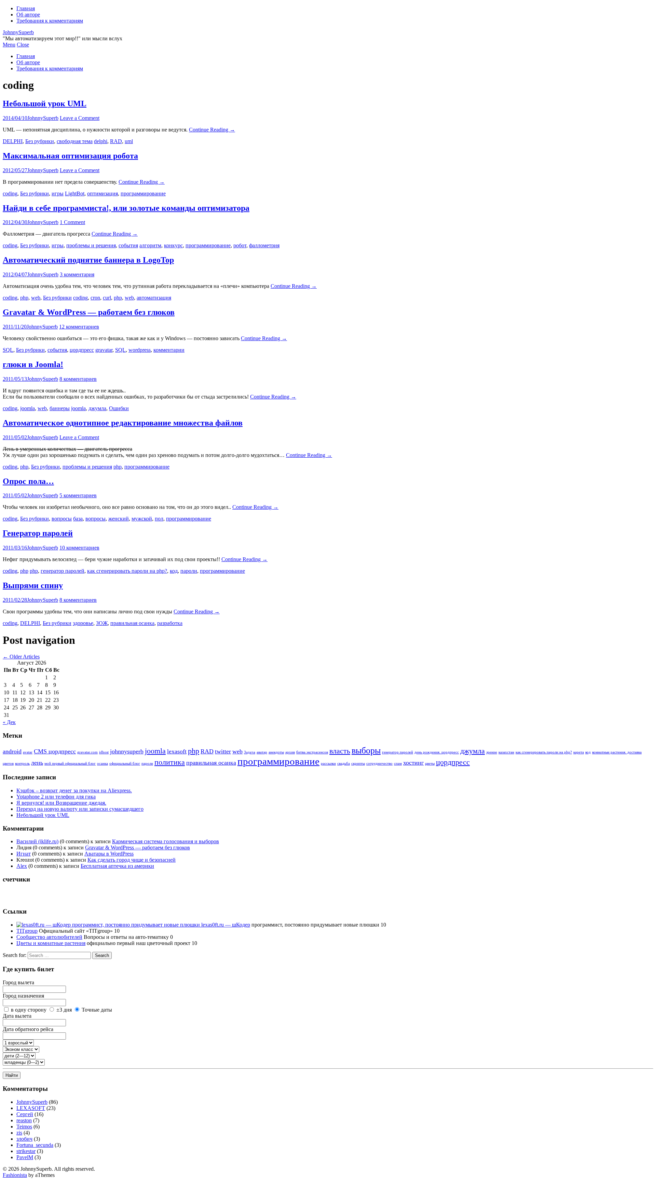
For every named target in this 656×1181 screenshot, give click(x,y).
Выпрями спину (33, 585)
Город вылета (18, 982)
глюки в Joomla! (33, 364)
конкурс (173, 245)
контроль (22, 763)
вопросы (62, 519)
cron (95, 298)
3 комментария (77, 274)
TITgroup (27, 931)
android (12, 751)
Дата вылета (17, 1016)
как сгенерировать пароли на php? (127, 571)
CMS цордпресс (55, 751)
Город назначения (23, 996)
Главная (25, 8)
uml (129, 141)
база (78, 519)
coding (10, 193)
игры (58, 193)
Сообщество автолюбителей (49, 937)
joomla (27, 408)
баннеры (60, 408)
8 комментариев (78, 379)
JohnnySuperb (18, 32)
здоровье (83, 623)
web (35, 298)
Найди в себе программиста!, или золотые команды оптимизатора (126, 208)
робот (239, 245)
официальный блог (124, 763)
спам (398, 763)
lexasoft (177, 751)
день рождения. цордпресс (436, 752)
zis (19, 1133)
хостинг (413, 762)
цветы (430, 763)
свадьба (343, 763)
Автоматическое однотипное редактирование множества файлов (123, 422)
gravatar (103, 350)
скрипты (358, 763)
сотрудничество (379, 763)
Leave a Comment (79, 118)
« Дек (9, 722)
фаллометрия (264, 245)
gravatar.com (87, 752)
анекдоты (276, 752)
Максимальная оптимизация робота (70, 155)
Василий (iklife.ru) (37, 841)
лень (37, 762)
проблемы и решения (91, 245)
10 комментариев (79, 548)
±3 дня (64, 1010)
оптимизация (102, 193)
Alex (21, 866)
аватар (262, 752)
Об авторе (28, 14)
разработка (169, 623)
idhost (104, 752)
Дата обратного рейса (28, 1029)
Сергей (24, 1114)
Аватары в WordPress (109, 854)
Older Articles (21, 656)
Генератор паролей (38, 533)
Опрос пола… (28, 481)
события (128, 245)
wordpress (139, 350)
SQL (8, 350)
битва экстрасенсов (312, 752)
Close (23, 44)
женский (118, 519)
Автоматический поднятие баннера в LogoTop (88, 259)
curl (107, 298)
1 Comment (72, 222)
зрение (491, 752)
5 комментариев (78, 495)
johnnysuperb (127, 751)
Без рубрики (39, 141)
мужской (142, 519)
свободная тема (75, 141)
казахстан (506, 752)
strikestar (26, 1151)
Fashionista (15, 1175)
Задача (249, 752)
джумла (97, 408)
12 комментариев (79, 327)
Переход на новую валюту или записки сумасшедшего (80, 809)
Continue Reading (212, 130)
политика (169, 762)
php (24, 298)
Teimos (24, 1126)
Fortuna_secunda (34, 1145)
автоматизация (154, 298)
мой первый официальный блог (70, 763)
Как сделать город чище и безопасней (131, 860)
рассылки (328, 763)
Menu (9, 44)
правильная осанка (132, 623)
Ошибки (119, 408)
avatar (27, 752)
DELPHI (13, 141)
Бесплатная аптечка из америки (117, 866)
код (174, 571)
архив (290, 752)
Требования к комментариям (49, 21)
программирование (143, 193)
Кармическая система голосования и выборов (165, 841)
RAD (116, 141)
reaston (24, 1120)
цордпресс (82, 350)
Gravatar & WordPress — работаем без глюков (89, 312)
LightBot (74, 193)
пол (159, 519)
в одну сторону (28, 1010)
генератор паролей (62, 571)
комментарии (168, 350)
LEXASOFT (30, 1108)
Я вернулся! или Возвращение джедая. (61, 803)
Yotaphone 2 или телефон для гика (56, 797)
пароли (188, 571)
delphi (100, 141)
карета (578, 752)
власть (339, 751)
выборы (366, 750)
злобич (24, 1139)
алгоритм (150, 245)
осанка (102, 763)
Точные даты (97, 1010)
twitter (223, 751)
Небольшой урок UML (44, 103)
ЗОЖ (102, 623)
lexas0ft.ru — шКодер (225, 925)
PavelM (24, 1157)
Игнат (23, 854)
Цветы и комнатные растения (50, 943)
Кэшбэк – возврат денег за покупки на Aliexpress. (74, 790)
